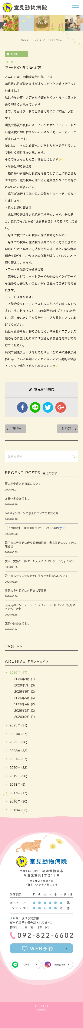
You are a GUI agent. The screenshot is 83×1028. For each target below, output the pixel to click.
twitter (48, 407)
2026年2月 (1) (24, 716)
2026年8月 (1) (24, 678)
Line (35, 407)
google (60, 407)
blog (14, 54)
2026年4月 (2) (24, 704)
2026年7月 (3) (24, 685)
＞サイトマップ (42, 1006)
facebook (22, 407)
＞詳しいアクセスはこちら (41, 884)
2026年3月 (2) (24, 710)
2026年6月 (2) (24, 691)
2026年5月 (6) (24, 698)
